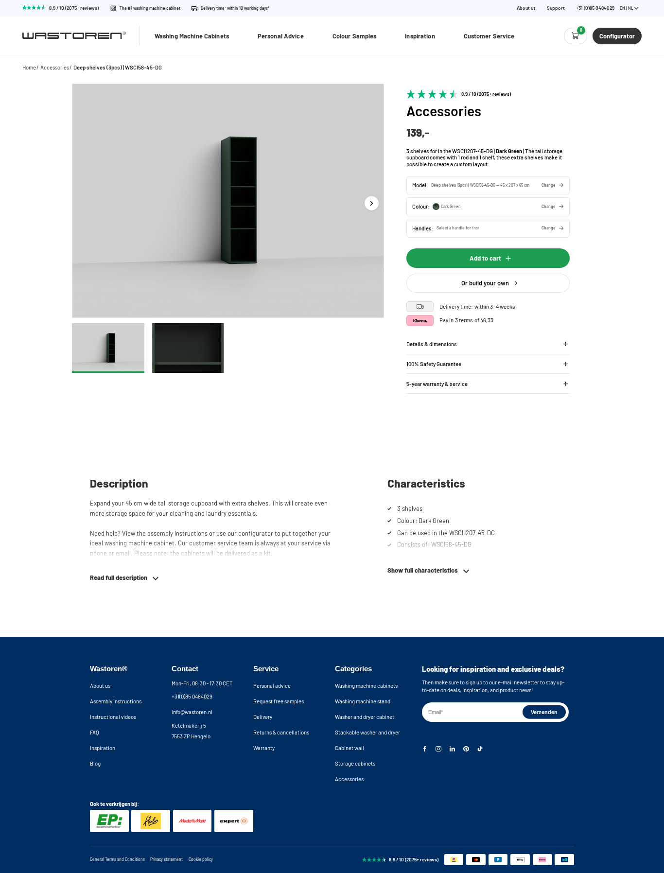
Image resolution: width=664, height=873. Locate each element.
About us (526, 8)
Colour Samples (354, 36)
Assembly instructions (115, 701)
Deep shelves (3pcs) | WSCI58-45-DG (117, 67)
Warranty (264, 748)
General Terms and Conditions (117, 859)
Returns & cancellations (281, 732)
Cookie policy (201, 859)
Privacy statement (166, 859)
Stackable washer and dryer (367, 732)
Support (556, 8)
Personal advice (272, 685)
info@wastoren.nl (192, 712)
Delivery (262, 717)
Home (29, 67)
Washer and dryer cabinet (364, 717)
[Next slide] (371, 203)
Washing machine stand (362, 701)
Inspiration (420, 36)
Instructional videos (113, 717)
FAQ (94, 732)
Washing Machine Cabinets (192, 36)
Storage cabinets (355, 763)
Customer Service (489, 36)
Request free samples (278, 701)
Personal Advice (281, 36)
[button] (488, 185)
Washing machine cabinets (366, 685)
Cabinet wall (349, 748)
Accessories (54, 67)
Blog (95, 763)
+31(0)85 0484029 (192, 696)
